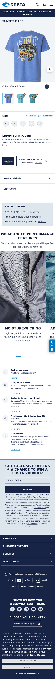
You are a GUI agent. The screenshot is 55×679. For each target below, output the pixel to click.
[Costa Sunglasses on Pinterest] (40, 609)
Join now (38, 163)
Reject (27, 667)
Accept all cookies (27, 661)
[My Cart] (44, 4)
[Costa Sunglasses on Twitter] (19, 609)
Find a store (15, 393)
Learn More (15, 411)
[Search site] (37, 4)
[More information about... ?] (46, 161)
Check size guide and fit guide (41, 116)
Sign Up (27, 489)
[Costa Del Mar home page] (13, 4)
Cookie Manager (37, 655)
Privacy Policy (40, 508)
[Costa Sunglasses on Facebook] (12, 609)
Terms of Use (21, 652)
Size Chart (10, 188)
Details (37, 216)
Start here (14, 378)
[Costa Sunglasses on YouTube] (33, 609)
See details (34, 212)
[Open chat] (52, 346)
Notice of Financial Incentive (19, 510)
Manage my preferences (27, 673)
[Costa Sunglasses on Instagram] (26, 609)
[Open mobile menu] (51, 4)
